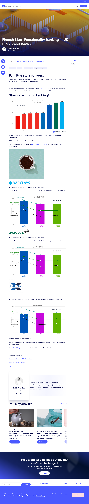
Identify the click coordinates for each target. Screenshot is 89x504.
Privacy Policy (40, 496)
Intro (75, 61)
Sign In (76, 6)
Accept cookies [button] (78, 495)
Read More (14, 442)
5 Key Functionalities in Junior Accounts (19, 362)
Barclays (33, 144)
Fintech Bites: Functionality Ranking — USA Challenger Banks (49, 432)
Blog (81, 1)
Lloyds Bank (39, 144)
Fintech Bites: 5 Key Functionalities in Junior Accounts (21, 432)
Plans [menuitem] (57, 6)
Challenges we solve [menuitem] (46, 6)
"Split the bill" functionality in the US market (20, 366)
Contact (85, 1)
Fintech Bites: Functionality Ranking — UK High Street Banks (30, 61)
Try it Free (83, 6)
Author (73, 64)
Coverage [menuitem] (53, 6)
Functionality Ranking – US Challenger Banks (20, 359)
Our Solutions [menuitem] (37, 6)
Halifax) (46, 144)
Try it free (44, 473)
